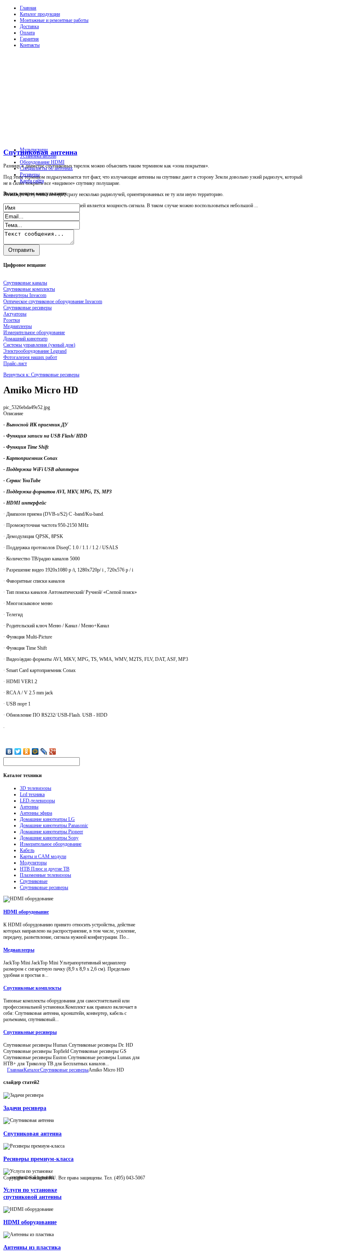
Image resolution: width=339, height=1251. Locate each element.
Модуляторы (33, 863)
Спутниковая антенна (32, 1133)
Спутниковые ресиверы (44, 887)
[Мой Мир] (35, 751)
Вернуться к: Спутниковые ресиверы (41, 375)
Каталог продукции (40, 14)
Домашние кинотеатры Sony (49, 838)
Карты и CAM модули (43, 856)
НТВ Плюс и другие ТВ (44, 869)
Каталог (32, 1070)
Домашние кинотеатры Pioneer (51, 832)
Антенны (29, 807)
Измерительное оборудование (50, 844)
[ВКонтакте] (9, 751)
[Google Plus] (52, 751)
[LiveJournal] (44, 751)
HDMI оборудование (26, 912)
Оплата (27, 33)
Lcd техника (32, 794)
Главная (28, 8)
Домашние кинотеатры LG (47, 819)
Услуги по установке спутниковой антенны (32, 1193)
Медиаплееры (18, 950)
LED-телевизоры (37, 801)
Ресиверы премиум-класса (38, 1158)
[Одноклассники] (26, 751)
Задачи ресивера (24, 1108)
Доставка (29, 26)
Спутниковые (34, 881)
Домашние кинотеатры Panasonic (54, 825)
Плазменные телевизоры (45, 875)
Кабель (27, 850)
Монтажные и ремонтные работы (54, 20)
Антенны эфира (36, 813)
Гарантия (29, 39)
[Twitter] (18, 751)
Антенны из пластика (32, 1247)
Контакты (30, 45)
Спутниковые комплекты (32, 988)
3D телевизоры (35, 788)
